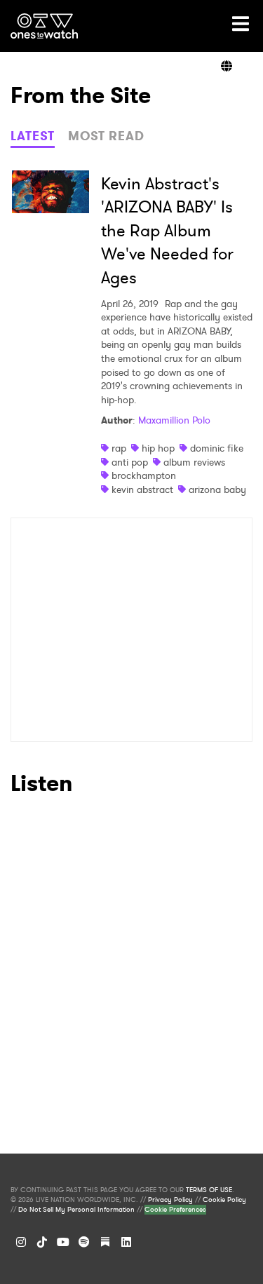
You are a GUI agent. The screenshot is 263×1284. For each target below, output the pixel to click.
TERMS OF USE (209, 1190)
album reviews (194, 462)
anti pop (130, 462)
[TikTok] (42, 1241)
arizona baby (217, 489)
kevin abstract (142, 489)
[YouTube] (63, 1241)
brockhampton (144, 475)
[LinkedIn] (126, 1241)
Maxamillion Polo (174, 420)
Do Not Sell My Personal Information (76, 1210)
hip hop (158, 448)
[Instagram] (21, 1241)
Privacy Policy (170, 1200)
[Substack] (105, 1241)
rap (119, 448)
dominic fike (216, 448)
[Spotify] (84, 1241)
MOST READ (106, 136)
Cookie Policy (224, 1200)
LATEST (33, 136)
